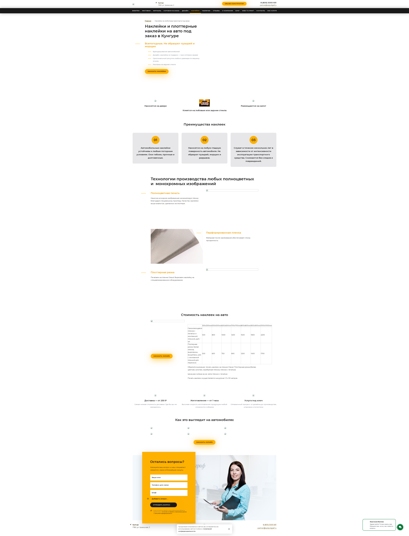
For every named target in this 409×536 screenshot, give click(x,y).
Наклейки (195, 11)
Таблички (206, 11)
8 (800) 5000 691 (268, 3)
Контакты (260, 11)
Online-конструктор (234, 3)
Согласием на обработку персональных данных (174, 512)
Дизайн (185, 11)
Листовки (146, 11)
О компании (227, 11)
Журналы (157, 11)
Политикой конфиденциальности (163, 513)
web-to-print (248, 11)
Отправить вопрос (161, 505)
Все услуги (272, 11)
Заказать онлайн (161, 356)
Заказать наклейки (157, 71)
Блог (237, 11)
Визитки (136, 11)
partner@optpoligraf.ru (268, 5)
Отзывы (216, 11)
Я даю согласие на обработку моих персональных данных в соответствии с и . (170, 512)
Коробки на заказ (171, 11)
